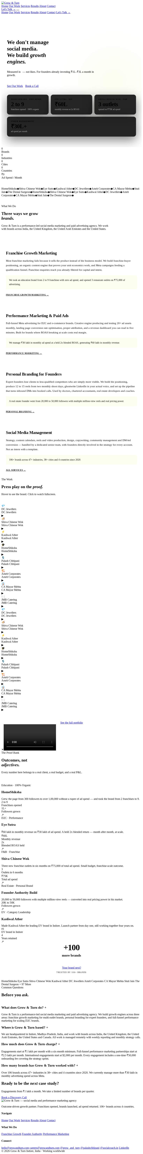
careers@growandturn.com (44, 1147)
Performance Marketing (56, 1133)
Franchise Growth (11, 1133)
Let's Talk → (8, 9)
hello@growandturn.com (15, 1147)
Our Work (14, 6)
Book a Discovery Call (14, 1097)
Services (25, 6)
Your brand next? (71, 967)
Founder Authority (32, 1133)
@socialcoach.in (109, 1147)
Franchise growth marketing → (27, 295)
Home (4, 6)
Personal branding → (20, 411)
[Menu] (17, 10)
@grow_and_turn (70, 1147)
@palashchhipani (89, 1147)
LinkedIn (124, 1147)
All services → (16, 470)
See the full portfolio (71, 722)
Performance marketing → (24, 353)
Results (35, 6)
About (42, 6)
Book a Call (32, 85)
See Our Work (15, 85)
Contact (51, 6)
